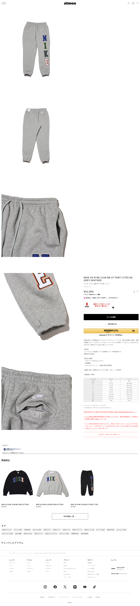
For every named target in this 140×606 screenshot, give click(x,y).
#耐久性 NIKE (110, 529)
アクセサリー (30, 568)
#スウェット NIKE (64, 533)
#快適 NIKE (27, 529)
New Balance (67, 574)
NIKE (65, 563)
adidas (65, 565)
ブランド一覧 (67, 577)
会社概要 (89, 597)
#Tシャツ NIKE (18, 529)
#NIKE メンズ (66, 529)
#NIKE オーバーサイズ (51, 533)
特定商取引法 (51, 597)
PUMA (65, 571)
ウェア (23, 553)
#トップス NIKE (100, 529)
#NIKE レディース (77, 529)
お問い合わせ (91, 571)
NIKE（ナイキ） (16, 553)
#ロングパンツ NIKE (7, 533)
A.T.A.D (47, 571)
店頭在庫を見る (112, 324)
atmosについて (92, 577)
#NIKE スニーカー (7, 529)
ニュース (113, 560)
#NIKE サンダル (28, 533)
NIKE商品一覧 (69, 516)
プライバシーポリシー (64, 597)
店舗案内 (90, 563)
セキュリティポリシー (78, 597)
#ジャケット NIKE (121, 529)
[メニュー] (4, 3)
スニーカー (12, 563)
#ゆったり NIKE (37, 529)
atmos (47, 563)
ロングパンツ (30, 553)
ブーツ (10, 565)
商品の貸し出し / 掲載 (93, 574)
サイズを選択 (111, 317)
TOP (10, 553)
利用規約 (42, 597)
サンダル (11, 568)
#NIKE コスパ (47, 529)
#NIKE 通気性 (84, 533)
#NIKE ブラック (38, 533)
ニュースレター (92, 565)
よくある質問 (91, 568)
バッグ (28, 565)
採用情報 (97, 597)
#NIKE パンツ (56, 529)
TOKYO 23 (48, 568)
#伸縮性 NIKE (74, 533)
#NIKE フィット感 (89, 529)
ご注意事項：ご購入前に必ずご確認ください (109, 434)
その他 (10, 571)
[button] (111, 332)
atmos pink (49, 565)
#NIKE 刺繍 (18, 533)
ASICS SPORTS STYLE (70, 568)
